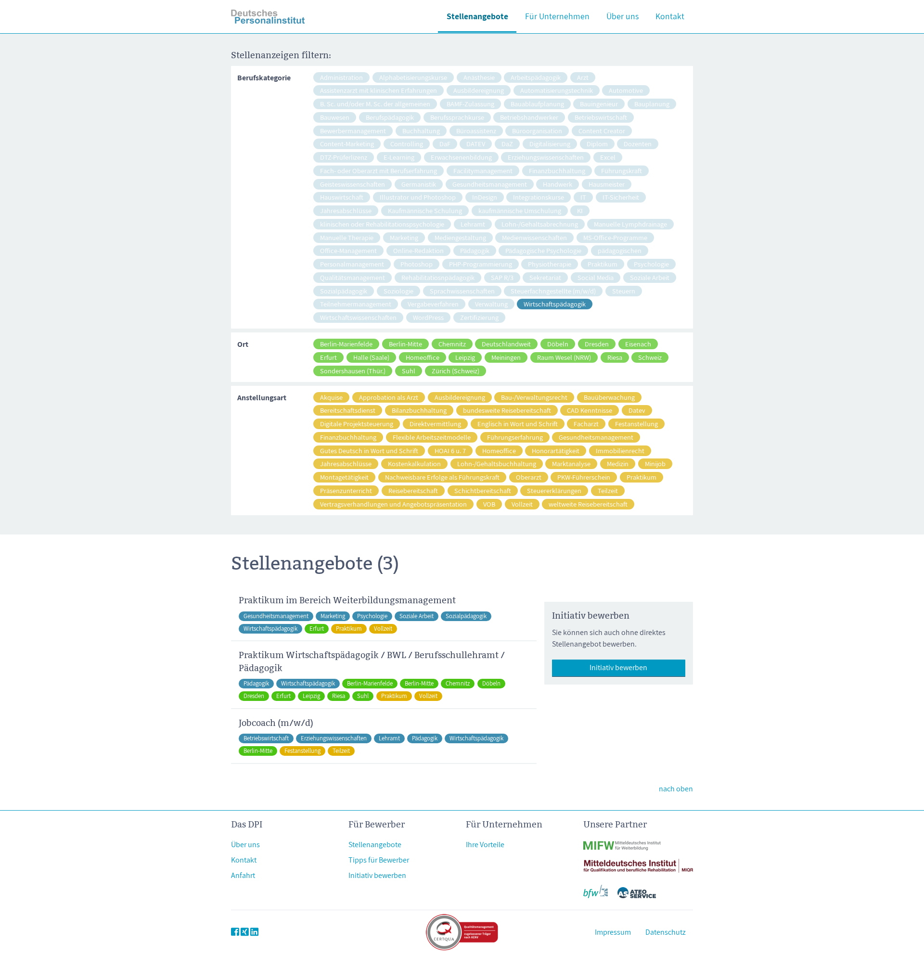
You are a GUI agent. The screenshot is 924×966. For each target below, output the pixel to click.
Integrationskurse (538, 197)
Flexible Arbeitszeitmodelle (432, 437)
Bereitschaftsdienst (347, 410)
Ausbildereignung (478, 90)
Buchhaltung (421, 130)
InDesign (484, 197)
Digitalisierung (549, 143)
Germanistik (418, 184)
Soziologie (398, 290)
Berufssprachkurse (457, 117)
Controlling (406, 143)
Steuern (623, 290)
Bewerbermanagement (353, 130)
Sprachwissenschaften (462, 290)
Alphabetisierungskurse (413, 77)
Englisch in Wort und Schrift (517, 423)
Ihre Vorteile (485, 844)
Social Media (596, 277)
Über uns (622, 16)
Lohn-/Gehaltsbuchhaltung (496, 463)
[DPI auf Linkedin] (254, 932)
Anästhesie (479, 77)
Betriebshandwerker (529, 117)
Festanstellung (636, 423)
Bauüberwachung (609, 397)
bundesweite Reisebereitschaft (507, 410)
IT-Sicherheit (621, 197)
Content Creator (601, 130)
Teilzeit (608, 490)
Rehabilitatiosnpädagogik (438, 277)
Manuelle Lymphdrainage (630, 224)
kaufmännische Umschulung (519, 210)
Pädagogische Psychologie (543, 250)
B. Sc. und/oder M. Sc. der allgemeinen (375, 103)
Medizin (618, 463)
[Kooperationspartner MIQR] (638, 860)
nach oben (676, 789)
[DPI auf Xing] (245, 932)
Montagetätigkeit (344, 477)
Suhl (408, 370)
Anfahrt (243, 875)
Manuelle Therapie (346, 237)
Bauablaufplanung (537, 103)
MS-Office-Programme (615, 237)
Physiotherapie (549, 263)
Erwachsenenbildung (461, 157)
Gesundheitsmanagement (489, 184)
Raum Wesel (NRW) (564, 357)
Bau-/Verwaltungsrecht (534, 397)
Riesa (614, 357)
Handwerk (557, 184)
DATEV (475, 143)
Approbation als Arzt (388, 397)
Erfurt (328, 357)
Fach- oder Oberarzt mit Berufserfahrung (378, 170)
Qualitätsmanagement (352, 277)
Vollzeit (522, 503)
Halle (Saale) (371, 357)
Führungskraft (621, 170)
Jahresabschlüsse (346, 210)
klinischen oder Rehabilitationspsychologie (382, 224)
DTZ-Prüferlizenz (343, 157)
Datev (637, 410)
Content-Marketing (347, 143)
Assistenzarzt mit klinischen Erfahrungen (378, 90)
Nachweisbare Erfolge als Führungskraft (442, 477)
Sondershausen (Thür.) (352, 370)
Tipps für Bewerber (378, 860)
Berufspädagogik (390, 117)
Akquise (331, 397)
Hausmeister (607, 184)
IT (583, 197)
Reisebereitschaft (413, 490)
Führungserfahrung (515, 437)
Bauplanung (651, 103)
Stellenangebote (477, 16)
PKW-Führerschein (583, 477)
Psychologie (651, 263)
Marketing (404, 237)
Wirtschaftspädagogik (555, 303)
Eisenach (638, 343)
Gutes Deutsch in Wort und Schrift (369, 450)
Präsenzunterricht (346, 490)
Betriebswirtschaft (601, 117)
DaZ (507, 143)
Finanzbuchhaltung (557, 170)
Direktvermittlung (435, 423)
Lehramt (473, 224)
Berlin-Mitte (405, 343)
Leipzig (465, 357)
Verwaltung (491, 303)
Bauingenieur (599, 103)
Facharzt (586, 423)
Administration (341, 77)
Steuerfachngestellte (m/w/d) (553, 290)
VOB (489, 503)
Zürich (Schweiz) (455, 370)
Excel (608, 157)
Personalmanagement (352, 263)
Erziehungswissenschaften (546, 157)
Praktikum (602, 263)
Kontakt (669, 16)
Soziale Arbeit (649, 277)
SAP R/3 (502, 277)
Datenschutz (665, 932)
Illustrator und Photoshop (418, 197)
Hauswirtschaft (341, 197)
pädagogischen (620, 250)
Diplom (597, 143)
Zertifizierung (479, 317)
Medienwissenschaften (534, 237)
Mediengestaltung (460, 237)
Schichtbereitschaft (482, 490)
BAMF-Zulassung (470, 103)
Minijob (655, 463)
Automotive (626, 90)
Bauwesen (334, 117)
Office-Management (348, 250)
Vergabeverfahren (433, 303)
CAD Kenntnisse (589, 410)
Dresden (597, 343)
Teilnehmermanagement (355, 303)
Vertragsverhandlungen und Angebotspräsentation (393, 503)
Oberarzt (528, 477)
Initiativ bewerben (618, 667)
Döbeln (557, 343)
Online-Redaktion (418, 250)
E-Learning (399, 157)
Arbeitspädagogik (536, 77)
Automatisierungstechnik (556, 90)
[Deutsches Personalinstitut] (268, 16)
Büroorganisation (537, 130)
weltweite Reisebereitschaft (588, 503)
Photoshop (416, 263)
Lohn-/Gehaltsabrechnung (539, 224)
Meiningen (506, 357)
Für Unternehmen (557, 16)
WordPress (428, 317)
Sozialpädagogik (343, 290)
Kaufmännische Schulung (425, 210)
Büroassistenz (476, 130)
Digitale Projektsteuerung (356, 423)
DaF (444, 143)
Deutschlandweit (506, 343)
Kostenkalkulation (414, 463)
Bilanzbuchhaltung (419, 410)
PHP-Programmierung (480, 263)
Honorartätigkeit (555, 450)
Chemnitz (452, 343)
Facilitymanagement (483, 170)
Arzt (583, 77)
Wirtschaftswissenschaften (358, 317)
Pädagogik (474, 250)
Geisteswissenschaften (352, 184)
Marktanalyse (571, 463)
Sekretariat (545, 277)
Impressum (613, 932)
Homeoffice (422, 357)
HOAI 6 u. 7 (450, 450)
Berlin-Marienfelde (346, 343)
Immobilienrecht (620, 450)
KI (580, 210)
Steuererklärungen (554, 490)
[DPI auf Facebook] (235, 932)
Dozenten (638, 143)
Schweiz (650, 357)
